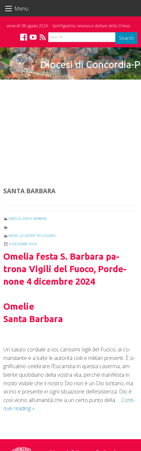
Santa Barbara (34, 218)
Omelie (15, 218)
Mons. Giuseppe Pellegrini (32, 235)
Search (126, 38)
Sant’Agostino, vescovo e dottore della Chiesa (91, 26)
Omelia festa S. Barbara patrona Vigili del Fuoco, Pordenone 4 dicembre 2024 (65, 268)
